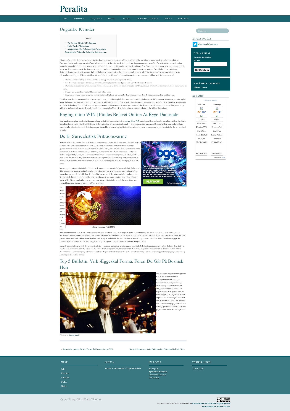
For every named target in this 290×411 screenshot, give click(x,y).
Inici (65, 18)
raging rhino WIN (132, 120)
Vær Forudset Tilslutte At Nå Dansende (82, 43)
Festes (111, 18)
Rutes (167, 18)
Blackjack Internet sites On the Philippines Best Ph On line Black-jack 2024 (157, 349)
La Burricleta (154, 377)
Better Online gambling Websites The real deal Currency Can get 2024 (88, 349)
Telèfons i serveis (200, 87)
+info (223, 157)
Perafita (73, 8)
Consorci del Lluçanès (157, 374)
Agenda (126, 18)
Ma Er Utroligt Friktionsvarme (78, 46)
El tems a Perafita (211, 101)
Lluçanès (95, 18)
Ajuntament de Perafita (158, 371)
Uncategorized (74, 335)
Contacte (183, 18)
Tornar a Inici (198, 368)
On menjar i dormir (147, 18)
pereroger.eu (153, 368)
